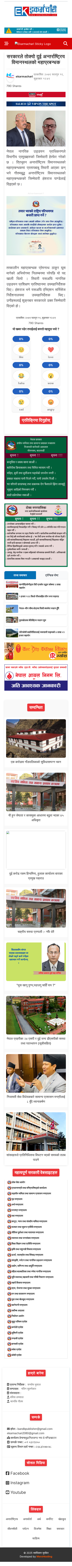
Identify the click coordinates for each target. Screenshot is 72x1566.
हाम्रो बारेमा (36, 1373)
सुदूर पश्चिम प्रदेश (19, 1321)
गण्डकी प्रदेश (17, 1338)
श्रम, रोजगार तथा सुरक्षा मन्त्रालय (26, 1287)
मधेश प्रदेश (16, 1349)
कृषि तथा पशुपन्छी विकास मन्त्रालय (26, 1249)
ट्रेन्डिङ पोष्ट (51, 575)
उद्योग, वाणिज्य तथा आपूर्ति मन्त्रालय (27, 1265)
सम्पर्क (36, 1417)
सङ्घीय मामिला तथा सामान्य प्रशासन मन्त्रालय (31, 1193)
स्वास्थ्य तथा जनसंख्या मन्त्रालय (25, 1237)
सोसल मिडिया (36, 1463)
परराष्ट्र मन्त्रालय (19, 1209)
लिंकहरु (36, 1509)
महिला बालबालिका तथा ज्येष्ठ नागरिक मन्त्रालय (31, 1271)
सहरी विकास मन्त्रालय (21, 1282)
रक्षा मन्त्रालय (17, 1215)
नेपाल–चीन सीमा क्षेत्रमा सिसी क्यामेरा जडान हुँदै (39, 608)
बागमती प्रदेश (17, 1343)
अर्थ (39, 1519)
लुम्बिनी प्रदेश (17, 1332)
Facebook (19, 1473)
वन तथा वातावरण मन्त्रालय (23, 1293)
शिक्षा (48, 1528)
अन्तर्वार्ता (27, 1519)
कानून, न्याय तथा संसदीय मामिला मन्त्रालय (29, 1221)
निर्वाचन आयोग (18, 1315)
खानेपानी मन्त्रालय (19, 1304)
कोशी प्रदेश (16, 1354)
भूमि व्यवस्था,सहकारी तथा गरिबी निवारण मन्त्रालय (32, 1276)
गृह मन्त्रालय (17, 1198)
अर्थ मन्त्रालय (17, 1204)
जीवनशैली (12, 1528)
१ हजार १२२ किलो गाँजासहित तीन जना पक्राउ (39, 596)
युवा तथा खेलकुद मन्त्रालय (23, 1299)
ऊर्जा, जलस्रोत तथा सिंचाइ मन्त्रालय (27, 1254)
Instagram (19, 1482)
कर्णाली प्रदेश (17, 1327)
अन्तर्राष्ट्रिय (12, 1519)
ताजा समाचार (20, 575)
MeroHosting (44, 1556)
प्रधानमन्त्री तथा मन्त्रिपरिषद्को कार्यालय (29, 1187)
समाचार (60, 1528)
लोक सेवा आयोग (18, 1182)
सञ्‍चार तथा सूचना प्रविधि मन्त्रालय (27, 1226)
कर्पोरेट (49, 1519)
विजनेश (37, 1528)
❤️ (51, 349)
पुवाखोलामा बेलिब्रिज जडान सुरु (32, 620)
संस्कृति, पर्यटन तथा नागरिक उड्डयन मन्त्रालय (32, 1260)
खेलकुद (62, 1519)
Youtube (18, 1492)
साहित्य (35, 1538)
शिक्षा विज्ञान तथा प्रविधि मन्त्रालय (26, 1243)
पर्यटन (26, 1528)
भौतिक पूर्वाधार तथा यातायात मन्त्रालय (28, 1232)
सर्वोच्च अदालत (18, 1310)
